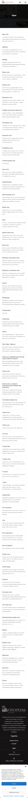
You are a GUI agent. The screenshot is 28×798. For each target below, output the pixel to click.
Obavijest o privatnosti (8, 796)
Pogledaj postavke (14, 792)
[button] (25, 766)
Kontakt (14, 744)
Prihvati (14, 783)
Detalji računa (14, 740)
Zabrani (14, 788)
